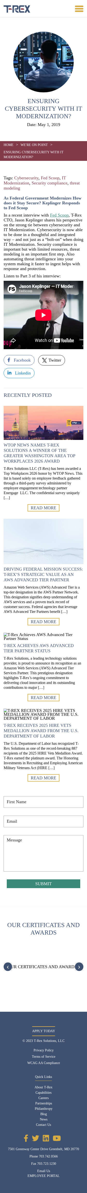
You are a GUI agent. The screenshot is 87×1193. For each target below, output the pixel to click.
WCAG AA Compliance (43, 1063)
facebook (22, 360)
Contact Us (43, 1125)
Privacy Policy (44, 1050)
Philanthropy (43, 1109)
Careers (43, 1098)
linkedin (22, 373)
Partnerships (43, 1103)
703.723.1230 (46, 1164)
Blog (43, 1114)
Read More (43, 507)
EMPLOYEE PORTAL (44, 1176)
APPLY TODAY (43, 1031)
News (43, 1119)
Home (9, 145)
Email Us (43, 1171)
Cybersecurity (26, 177)
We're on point (34, 145)
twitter (54, 360)
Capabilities (43, 1092)
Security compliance (49, 183)
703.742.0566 (48, 1156)
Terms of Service (43, 1056)
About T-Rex (43, 1087)
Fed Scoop (50, 177)
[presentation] (8, 967)
